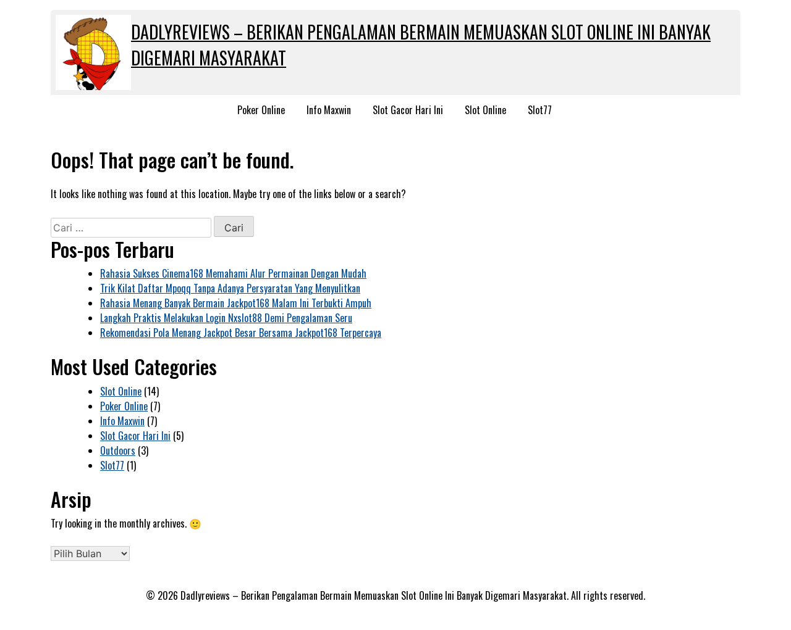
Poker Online (261, 109)
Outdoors (117, 450)
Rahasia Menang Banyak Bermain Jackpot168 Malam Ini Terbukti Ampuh (235, 303)
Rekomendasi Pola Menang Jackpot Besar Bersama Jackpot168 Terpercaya (240, 332)
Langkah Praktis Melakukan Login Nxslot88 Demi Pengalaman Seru (226, 317)
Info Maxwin (329, 109)
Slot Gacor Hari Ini (408, 109)
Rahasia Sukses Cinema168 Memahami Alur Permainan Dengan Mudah (233, 273)
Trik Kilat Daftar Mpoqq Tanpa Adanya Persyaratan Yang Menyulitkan (230, 288)
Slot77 (540, 109)
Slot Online (485, 109)
